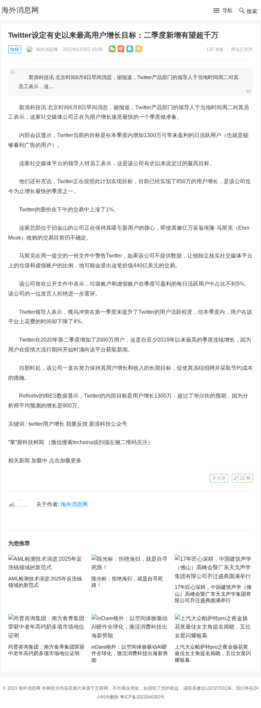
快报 (14, 49)
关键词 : (18, 424)
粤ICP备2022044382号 (142, 697)
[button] (222, 10)
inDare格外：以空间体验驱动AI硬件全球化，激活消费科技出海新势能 (129, 653)
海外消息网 (20, 10)
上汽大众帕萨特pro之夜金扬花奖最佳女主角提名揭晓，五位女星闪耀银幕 (213, 653)
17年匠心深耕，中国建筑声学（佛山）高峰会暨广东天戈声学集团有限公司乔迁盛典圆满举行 (213, 593)
